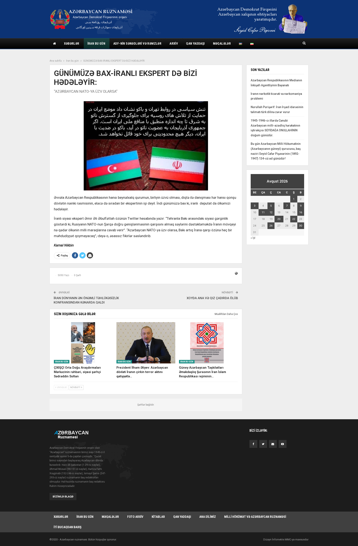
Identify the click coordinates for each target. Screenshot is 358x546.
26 (271, 225)
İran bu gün (96, 43)
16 (300, 212)
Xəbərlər (71, 43)
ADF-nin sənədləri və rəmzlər (137, 43)
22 (293, 219)
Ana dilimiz (207, 517)
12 (271, 212)
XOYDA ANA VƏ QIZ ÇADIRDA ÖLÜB (212, 298)
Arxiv (173, 43)
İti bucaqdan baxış (67, 527)
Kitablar (158, 517)
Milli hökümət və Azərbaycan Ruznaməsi (255, 517)
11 (263, 212)
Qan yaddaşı (195, 43)
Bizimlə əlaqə (63, 496)
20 (278, 219)
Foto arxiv (135, 517)
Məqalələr (222, 43)
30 (300, 225)
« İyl (253, 237)
